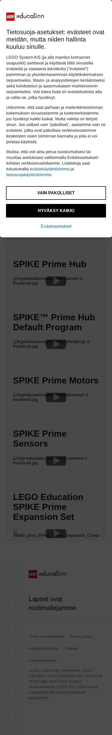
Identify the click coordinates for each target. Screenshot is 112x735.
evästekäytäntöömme (50, 169)
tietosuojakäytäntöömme (28, 175)
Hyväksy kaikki (56, 210)
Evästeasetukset (56, 226)
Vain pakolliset (56, 193)
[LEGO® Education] (25, 17)
